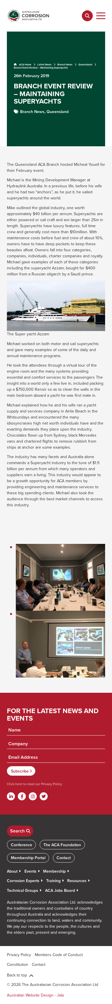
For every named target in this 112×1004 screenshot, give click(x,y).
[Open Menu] (101, 15)
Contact (64, 858)
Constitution (17, 964)
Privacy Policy (51, 783)
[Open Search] (87, 15)
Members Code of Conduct (59, 955)
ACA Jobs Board (60, 890)
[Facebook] (22, 796)
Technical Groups (22, 890)
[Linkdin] (11, 796)
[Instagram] (33, 796)
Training (53, 881)
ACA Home (24, 64)
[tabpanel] (56, 89)
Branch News (64, 64)
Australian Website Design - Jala (35, 995)
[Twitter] (44, 796)
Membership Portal (28, 858)
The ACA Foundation (62, 845)
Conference (21, 845)
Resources (76, 881)
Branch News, (33, 111)
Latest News (44, 64)
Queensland (85, 64)
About (12, 871)
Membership (54, 871)
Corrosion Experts (23, 881)
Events (30, 871)
